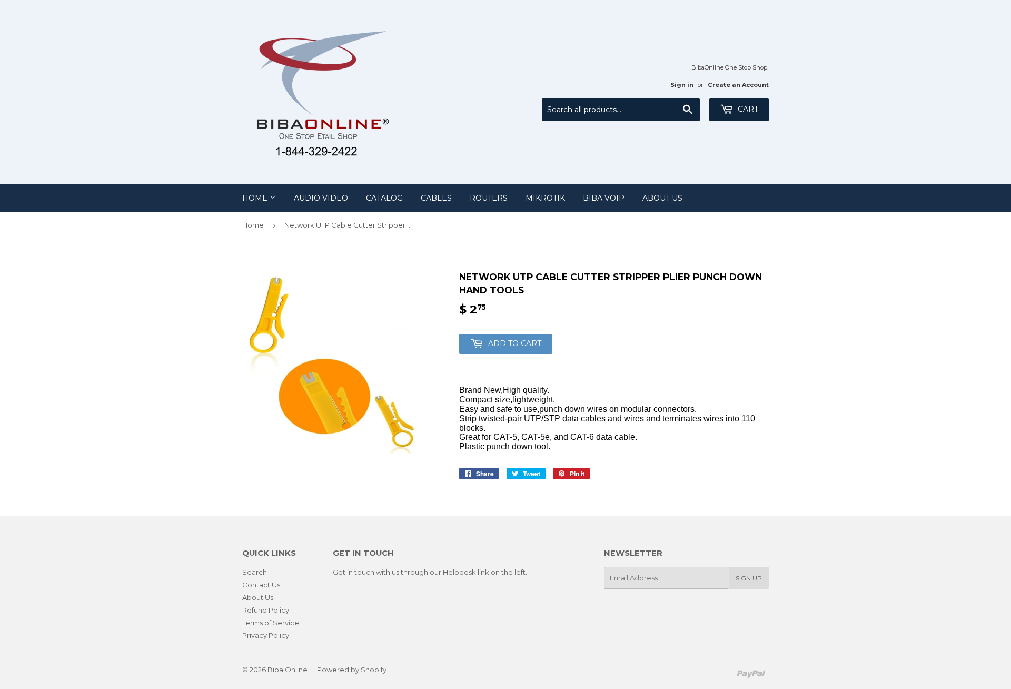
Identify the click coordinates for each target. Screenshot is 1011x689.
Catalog (384, 198)
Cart (747, 109)
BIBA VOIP (604, 198)
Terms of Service (270, 622)
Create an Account (738, 84)
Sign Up (749, 578)
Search (254, 572)
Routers (489, 198)
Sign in (681, 84)
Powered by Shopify (351, 669)
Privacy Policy (265, 635)
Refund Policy (265, 610)
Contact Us (261, 584)
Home (256, 198)
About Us (662, 198)
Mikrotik (545, 198)
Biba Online (287, 669)
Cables (436, 198)
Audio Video (321, 198)
